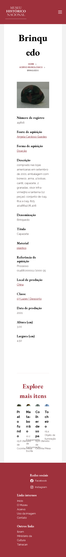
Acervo (21, 509)
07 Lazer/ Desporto (29, 298)
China (20, 284)
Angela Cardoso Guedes (32, 136)
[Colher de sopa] (37, 405)
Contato (22, 517)
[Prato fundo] (19, 405)
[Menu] (60, 12)
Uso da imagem (26, 513)
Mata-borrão (28, 421)
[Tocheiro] (47, 405)
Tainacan (22, 544)
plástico (21, 248)
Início (20, 500)
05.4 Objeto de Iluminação (50, 435)
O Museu (22, 505)
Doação (22, 150)
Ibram (20, 531)
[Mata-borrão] (28, 405)
